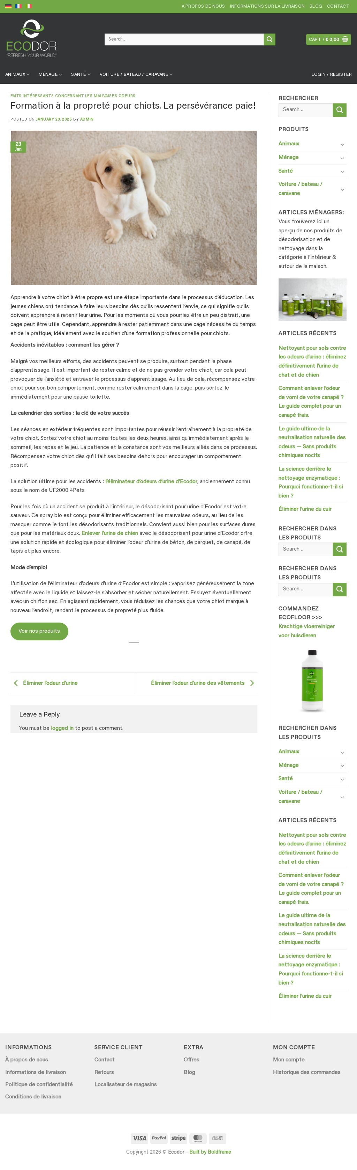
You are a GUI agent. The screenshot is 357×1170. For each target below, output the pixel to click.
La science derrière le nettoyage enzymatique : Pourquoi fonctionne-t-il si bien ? (311, 482)
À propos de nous (26, 1060)
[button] (328, 39)
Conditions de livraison (33, 1097)
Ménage (48, 75)
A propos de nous (203, 7)
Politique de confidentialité (39, 1085)
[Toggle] (342, 144)
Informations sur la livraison (267, 7)
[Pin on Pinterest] (146, 653)
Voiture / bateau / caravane (134, 75)
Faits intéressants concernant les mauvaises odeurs (73, 96)
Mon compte (289, 1060)
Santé (78, 75)
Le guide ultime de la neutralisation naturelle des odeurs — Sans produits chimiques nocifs (312, 442)
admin (87, 120)
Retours (104, 1072)
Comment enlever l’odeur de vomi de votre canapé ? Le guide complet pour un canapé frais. (311, 402)
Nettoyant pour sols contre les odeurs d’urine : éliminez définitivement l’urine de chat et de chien (312, 362)
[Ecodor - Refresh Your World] (49, 41)
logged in (62, 728)
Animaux (15, 75)
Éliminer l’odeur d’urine (50, 683)
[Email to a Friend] (134, 653)
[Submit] (269, 39)
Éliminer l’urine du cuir (305, 509)
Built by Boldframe (210, 1152)
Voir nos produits (39, 631)
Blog (316, 7)
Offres (191, 1060)
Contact (338, 7)
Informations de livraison (35, 1072)
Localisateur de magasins (125, 1085)
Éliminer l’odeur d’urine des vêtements (198, 683)
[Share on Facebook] (121, 653)
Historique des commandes (307, 1072)
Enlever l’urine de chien (110, 533)
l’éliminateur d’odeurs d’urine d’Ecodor (151, 482)
